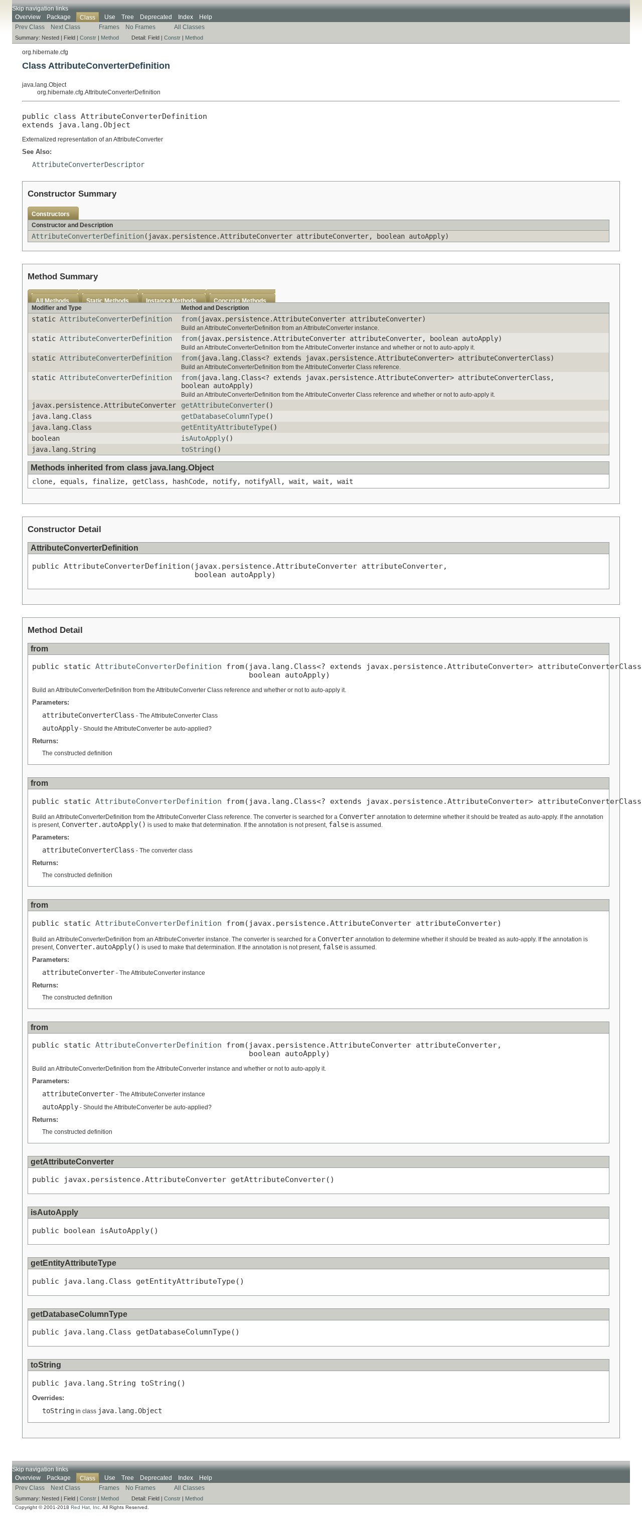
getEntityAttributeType (225, 427)
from (189, 319)
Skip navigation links (40, 8)
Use (109, 17)
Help (205, 17)
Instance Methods (171, 300)
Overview (28, 17)
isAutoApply (203, 438)
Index (185, 17)
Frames (109, 27)
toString (197, 449)
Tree (127, 17)
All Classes (189, 27)
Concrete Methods (240, 300)
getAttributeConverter (223, 405)
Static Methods (107, 300)
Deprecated (156, 17)
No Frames (140, 27)
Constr (88, 38)
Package (59, 17)
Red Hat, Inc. (86, 1507)
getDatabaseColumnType (223, 416)
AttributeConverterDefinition (88, 236)
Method (110, 38)
